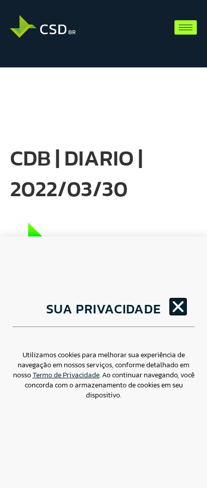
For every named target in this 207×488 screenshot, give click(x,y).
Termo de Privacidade (66, 375)
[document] (103, 244)
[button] (178, 306)
